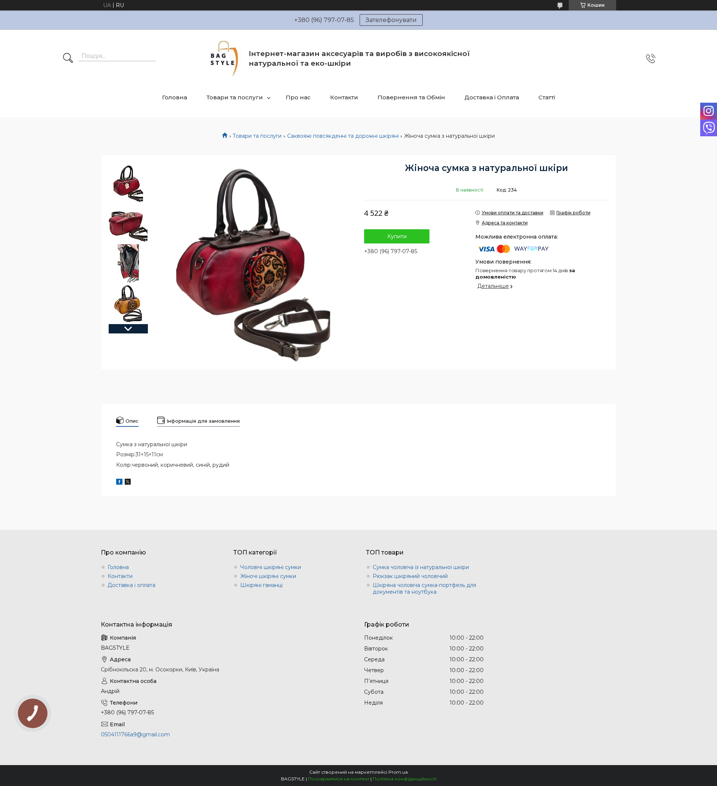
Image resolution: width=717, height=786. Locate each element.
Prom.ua (398, 772)
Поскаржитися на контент (338, 779)
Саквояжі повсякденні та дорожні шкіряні (343, 136)
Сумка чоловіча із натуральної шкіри (421, 567)
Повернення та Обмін (411, 97)
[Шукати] (68, 59)
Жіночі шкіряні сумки (268, 576)
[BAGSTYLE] (224, 58)
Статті (546, 97)
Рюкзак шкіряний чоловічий (410, 576)
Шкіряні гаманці (261, 585)
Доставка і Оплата (492, 97)
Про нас (298, 97)
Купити (397, 236)
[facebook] (119, 482)
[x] (128, 482)
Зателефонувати (391, 20)
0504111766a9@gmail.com (135, 734)
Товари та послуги (235, 97)
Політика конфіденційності (405, 779)
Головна (174, 97)
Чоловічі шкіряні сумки (270, 567)
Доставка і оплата (131, 585)
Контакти (344, 97)
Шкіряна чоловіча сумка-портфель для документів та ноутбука (424, 588)
